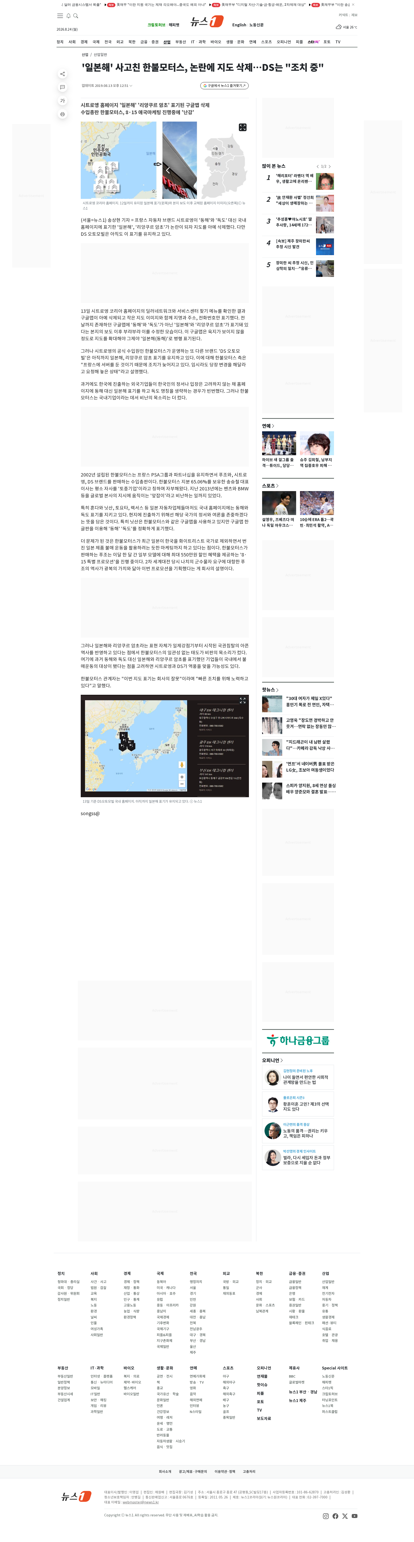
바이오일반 (131, 1394)
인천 (193, 1299)
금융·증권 (297, 1273)
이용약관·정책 (225, 1471)
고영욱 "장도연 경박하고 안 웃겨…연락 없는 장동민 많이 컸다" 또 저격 (310, 727)
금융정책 (295, 1288)
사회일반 (97, 1335)
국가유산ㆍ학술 (168, 1394)
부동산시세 (65, 1394)
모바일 (95, 1388)
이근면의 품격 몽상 (296, 1124)
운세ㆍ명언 (164, 1423)
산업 (85, 54)
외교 (226, 1273)
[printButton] (62, 114)
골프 (226, 1412)
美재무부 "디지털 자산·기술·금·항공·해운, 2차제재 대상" (231, 4)
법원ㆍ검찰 (98, 1288)
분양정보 (64, 1388)
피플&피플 (164, 1335)
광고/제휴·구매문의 (193, 1471)
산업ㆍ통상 (131, 1293)
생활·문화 (165, 1368)
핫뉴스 (268, 689)
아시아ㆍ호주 (166, 1293)
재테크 (293, 1317)
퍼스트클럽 (330, 1412)
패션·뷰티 (329, 1323)
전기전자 (328, 1293)
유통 (325, 1311)
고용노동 (130, 1305)
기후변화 (163, 1323)
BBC (292, 1376)
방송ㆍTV (197, 1382)
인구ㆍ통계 (131, 1299)
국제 (160, 1273)
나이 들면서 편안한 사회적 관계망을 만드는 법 (305, 1080)
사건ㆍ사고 (98, 1282)
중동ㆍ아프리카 (168, 1305)
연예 (266, 425)
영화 (193, 1388)
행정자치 (196, 1282)
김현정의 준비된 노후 (298, 1071)
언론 (160, 1406)
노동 (94, 1305)
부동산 (63, 1368)
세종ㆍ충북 (198, 1311)
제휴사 (294, 1368)
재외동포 (229, 1293)
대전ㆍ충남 (198, 1317)
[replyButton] (62, 87)
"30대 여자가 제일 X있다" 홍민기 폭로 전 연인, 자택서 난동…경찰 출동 (310, 705)
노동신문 (256, 25)
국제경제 (163, 1317)
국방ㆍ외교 (231, 1282)
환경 (94, 1311)
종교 (160, 1388)
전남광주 (196, 1329)
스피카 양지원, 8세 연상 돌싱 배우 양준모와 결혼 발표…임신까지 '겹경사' (311, 792)
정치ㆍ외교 (264, 1282)
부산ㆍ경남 (198, 1341)
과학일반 (97, 1412)
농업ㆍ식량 (131, 1311)
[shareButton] (62, 74)
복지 (94, 1299)
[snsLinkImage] (326, 1515)
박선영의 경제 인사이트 (299, 1151)
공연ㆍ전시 (164, 1376)
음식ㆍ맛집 (164, 1447)
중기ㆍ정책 (330, 1305)
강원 (193, 1305)
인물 (94, 1323)
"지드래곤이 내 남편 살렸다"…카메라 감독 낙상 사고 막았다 (310, 748)
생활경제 (328, 1317)
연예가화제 (197, 1376)
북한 (259, 1273)
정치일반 (64, 1299)
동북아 (161, 1282)
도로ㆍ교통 (164, 1429)
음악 (193, 1394)
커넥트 (343, 15)
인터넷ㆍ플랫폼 (102, 1376)
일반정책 (64, 1382)
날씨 (94, 1317)
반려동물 (163, 1435)
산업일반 (328, 1282)
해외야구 (229, 1382)
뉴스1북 (327, 1406)
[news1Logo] (77, 1496)
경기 (193, 1293)
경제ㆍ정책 (131, 1282)
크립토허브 (157, 25)
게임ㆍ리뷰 (98, 1406)
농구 (226, 1406)
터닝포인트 (330, 1400)
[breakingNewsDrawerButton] (68, 15)
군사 (259, 1288)
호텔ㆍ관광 (330, 1335)
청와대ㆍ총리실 (69, 1282)
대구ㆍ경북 (198, 1335)
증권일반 (295, 1305)
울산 (193, 1347)
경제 (127, 1273)
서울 (193, 1288)
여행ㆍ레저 (164, 1417)
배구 (226, 1400)
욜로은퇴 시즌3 (294, 1097)
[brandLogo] (207, 21)
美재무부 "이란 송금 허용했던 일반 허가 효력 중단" (326, 4)
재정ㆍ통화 (131, 1288)
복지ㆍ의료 (131, 1376)
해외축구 (229, 1394)
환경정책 (130, 1317)
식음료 (326, 1329)
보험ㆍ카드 (297, 1299)
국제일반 (163, 1347)
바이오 (129, 1368)
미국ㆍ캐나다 (166, 1288)
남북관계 (262, 1311)
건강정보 (163, 1412)
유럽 (160, 1299)
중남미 (161, 1311)
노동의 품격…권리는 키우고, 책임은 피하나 (305, 1133)
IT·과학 (97, 1368)
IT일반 (95, 1394)
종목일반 (229, 1417)
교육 (94, 1293)
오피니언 (270, 1060)
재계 (325, 1288)
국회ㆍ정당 (65, 1288)
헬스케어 (130, 1388)
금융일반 (295, 1282)
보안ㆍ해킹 (98, 1400)
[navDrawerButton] (60, 15)
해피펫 (174, 25)
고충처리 (249, 1471)
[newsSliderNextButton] (330, 167)
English (239, 25)
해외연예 (196, 1400)
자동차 (326, 1299)
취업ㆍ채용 (330, 1341)
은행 (292, 1293)
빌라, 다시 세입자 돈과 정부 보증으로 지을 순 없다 (306, 1160)
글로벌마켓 (297, 1382)
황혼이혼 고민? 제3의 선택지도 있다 (306, 1106)
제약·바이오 (132, 1382)
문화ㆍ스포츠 (265, 1305)
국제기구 (163, 1329)
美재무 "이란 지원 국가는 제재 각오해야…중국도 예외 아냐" (129, 4)
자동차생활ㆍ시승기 (171, 1441)
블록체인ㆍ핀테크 (301, 1323)
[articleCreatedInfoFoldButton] (130, 86)
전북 (193, 1323)
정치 (61, 1273)
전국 (193, 1273)
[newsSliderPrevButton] (318, 167)
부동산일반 (65, 1376)
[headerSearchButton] (75, 15)
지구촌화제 (164, 1341)
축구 (226, 1388)
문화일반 (163, 1400)
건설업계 (64, 1400)
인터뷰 (194, 1406)
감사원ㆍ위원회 (69, 1293)
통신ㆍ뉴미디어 (102, 1382)
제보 (354, 15)
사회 (94, 1273)
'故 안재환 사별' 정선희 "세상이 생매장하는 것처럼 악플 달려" (295, 203)
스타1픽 (327, 1388)
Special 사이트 (335, 1368)
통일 (226, 1288)
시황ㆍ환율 (297, 1311)
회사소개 (165, 1471)
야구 (226, 1376)
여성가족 (97, 1329)
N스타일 (195, 1412)
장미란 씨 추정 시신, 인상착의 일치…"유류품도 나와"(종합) (295, 268)
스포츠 (268, 485)
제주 (193, 1352)
